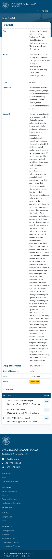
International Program (11, 546)
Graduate (5, 534)
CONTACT (26, 556)
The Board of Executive (11, 503)
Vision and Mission (9, 499)
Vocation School (8, 538)
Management (7, 507)
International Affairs (10, 481)
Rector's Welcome (9, 491)
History (5, 495)
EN (46, 11)
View (46, 401)
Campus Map (7, 516)
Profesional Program (10, 542)
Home (4, 18)
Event (4, 520)
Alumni (4, 477)
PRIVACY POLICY (11, 556)
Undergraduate (8, 530)
